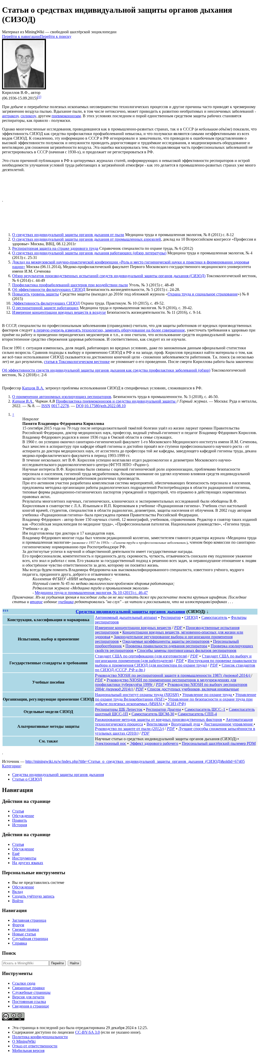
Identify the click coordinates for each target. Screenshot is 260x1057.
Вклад (17, 891)
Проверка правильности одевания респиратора (166, 646)
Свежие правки (25, 929)
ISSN (45, 406)
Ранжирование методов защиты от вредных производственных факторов (158, 719)
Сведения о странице (30, 1006)
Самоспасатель (214, 617)
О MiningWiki (24, 1041)
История (19, 825)
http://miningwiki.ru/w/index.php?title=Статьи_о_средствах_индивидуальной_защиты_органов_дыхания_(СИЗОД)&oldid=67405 (135, 761)
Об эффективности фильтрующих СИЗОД (48, 289)
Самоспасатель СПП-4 (197, 714)
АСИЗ (176, 704)
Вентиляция (157, 724)
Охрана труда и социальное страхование (203, 294)
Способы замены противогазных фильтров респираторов (186, 650)
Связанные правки (28, 988)
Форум (18, 925)
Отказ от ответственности (34, 1046)
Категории (11, 766)
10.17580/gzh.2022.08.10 (105, 406)
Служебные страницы (31, 992)
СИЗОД (191, 617)
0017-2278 (60, 406)
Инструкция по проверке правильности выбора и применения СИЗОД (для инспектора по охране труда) (176, 662)
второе (36, 602)
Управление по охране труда (207, 694)
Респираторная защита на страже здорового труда (55, 248)
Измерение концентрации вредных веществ (133, 627)
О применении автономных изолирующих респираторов (61, 396)
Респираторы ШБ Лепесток (118, 709)
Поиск (9, 953)
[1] (39, 97)
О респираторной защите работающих (45, 308)
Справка (19, 943)
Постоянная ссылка (29, 1001)
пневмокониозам (66, 116)
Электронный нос (110, 743)
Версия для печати (28, 997)
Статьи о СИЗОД (27, 779)
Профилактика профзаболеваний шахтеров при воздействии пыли (70, 285)
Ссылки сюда (23, 983)
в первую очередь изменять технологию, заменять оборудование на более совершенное (109, 330)
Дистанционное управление (229, 724)
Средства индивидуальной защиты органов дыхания (130, 611)
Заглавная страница (29, 920)
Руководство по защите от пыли (129, 728)
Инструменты (24, 858)
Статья (18, 811)
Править (19, 820)
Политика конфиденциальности (40, 1037)
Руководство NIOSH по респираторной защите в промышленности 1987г (172, 675)
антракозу (10, 116)
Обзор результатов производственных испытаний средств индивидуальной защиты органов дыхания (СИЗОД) (108, 276)
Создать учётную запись (33, 896)
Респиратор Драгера (163, 709)
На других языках (27, 863)
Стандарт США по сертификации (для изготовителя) (141, 656)
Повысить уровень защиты (35, 294)
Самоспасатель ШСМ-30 (153, 714)
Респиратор (171, 617)
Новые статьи (24, 934)
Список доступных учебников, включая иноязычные (193, 689)
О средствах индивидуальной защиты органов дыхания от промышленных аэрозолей (86, 239)
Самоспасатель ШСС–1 (205, 709)
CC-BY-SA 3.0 (87, 1032)
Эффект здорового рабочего (154, 743)
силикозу (28, 116)
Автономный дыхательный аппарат (126, 617)
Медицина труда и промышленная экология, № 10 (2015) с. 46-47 (91, 592)
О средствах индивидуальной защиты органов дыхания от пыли (68, 235)
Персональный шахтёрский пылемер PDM (219, 743)
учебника (66, 602)
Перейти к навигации (21, 36)
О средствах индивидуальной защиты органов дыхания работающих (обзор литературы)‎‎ (89, 253)
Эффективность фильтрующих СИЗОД (46, 303)
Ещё (16, 853)
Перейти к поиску (55, 36)
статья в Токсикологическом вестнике (77, 361)
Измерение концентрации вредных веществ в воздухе (59, 312)
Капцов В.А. (33, 388)
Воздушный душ (185, 724)
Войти (17, 901)
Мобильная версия (28, 1050)
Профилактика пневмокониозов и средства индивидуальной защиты (116, 401)
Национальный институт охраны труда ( (137, 694)
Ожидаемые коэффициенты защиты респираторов (165, 641)
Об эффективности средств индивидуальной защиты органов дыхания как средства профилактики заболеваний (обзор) (106, 370)
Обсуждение (23, 816)
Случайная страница (30, 938)
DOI (79, 406)
